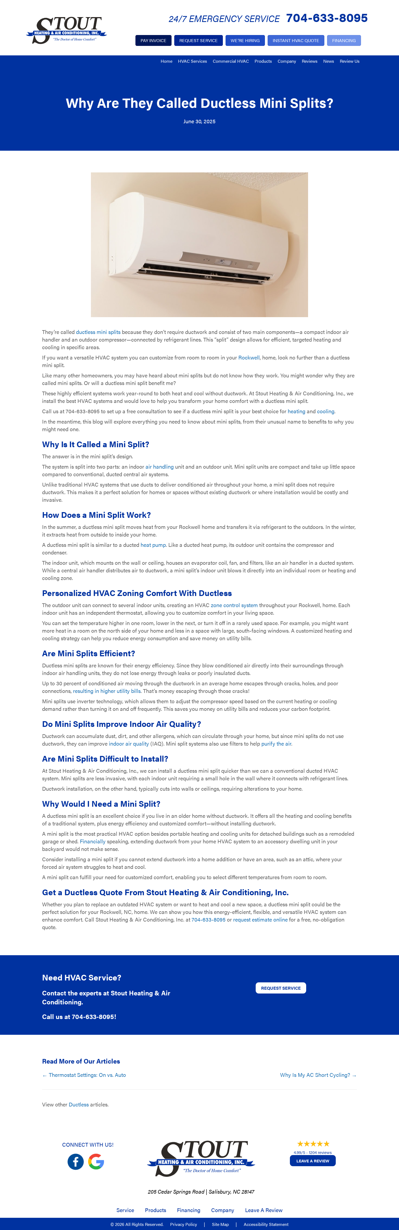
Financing (188, 1210)
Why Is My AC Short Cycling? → (318, 1074)
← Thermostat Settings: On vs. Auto (84, 1074)
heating (296, 411)
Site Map (220, 1224)
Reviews (310, 61)
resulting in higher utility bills (107, 691)
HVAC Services (192, 61)
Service (125, 1210)
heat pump (153, 544)
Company (287, 61)
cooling (325, 411)
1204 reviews (320, 1152)
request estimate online (260, 919)
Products (263, 61)
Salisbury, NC (224, 1191)
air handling (159, 466)
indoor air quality (129, 743)
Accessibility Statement (266, 1224)
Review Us (350, 61)
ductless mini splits (98, 332)
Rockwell (249, 357)
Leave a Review (312, 1160)
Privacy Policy (183, 1224)
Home (166, 61)
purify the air (276, 743)
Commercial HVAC (231, 61)
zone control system (234, 605)
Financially (93, 841)
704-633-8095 (327, 17)
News (328, 61)
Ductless (79, 1104)
